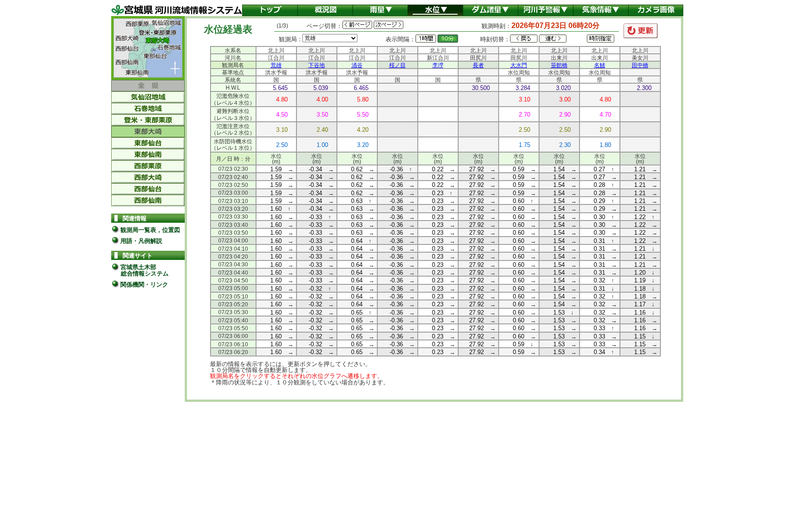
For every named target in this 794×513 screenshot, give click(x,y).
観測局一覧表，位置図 (149, 229)
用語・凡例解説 (140, 240)
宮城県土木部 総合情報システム (140, 270)
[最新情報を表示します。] (641, 30)
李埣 (437, 65)
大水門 (518, 65)
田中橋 (640, 65)
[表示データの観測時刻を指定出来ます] (600, 38)
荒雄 (276, 65)
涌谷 (357, 65)
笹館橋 (559, 65)
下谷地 (316, 65)
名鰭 (599, 65)
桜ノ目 (397, 65)
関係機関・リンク (143, 284)
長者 (478, 65)
